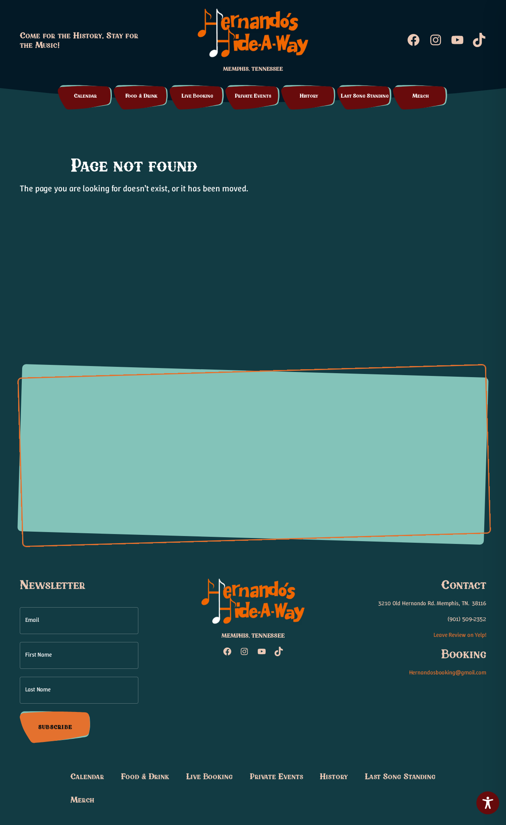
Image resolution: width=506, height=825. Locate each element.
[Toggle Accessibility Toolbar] (488, 803)
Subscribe (55, 727)
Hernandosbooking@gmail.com (447, 672)
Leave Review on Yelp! (460, 635)
